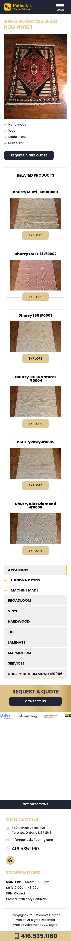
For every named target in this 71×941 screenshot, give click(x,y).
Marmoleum (19, 652)
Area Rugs (18, 570)
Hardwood (19, 621)
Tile (11, 631)
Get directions (35, 804)
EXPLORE (35, 235)
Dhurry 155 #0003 (35, 315)
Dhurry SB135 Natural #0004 (35, 378)
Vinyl (13, 610)
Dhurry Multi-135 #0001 (35, 192)
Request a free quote (29, 155)
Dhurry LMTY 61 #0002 (36, 253)
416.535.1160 (38, 936)
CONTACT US (35, 701)
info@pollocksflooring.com (32, 840)
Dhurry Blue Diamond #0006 (35, 505)
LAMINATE (16, 642)
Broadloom (19, 600)
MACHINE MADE (24, 590)
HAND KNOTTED (25, 580)
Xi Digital (52, 925)
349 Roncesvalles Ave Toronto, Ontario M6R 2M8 (31, 830)
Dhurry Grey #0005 (35, 442)
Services (16, 663)
